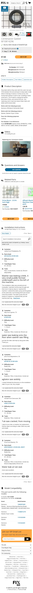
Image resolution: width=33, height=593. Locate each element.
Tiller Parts (25, 577)
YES (23, 304)
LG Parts (25, 562)
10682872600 (21, 504)
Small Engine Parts (21, 575)
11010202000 (21, 517)
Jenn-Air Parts (8, 562)
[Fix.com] (3, 3)
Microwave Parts (11, 574)
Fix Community (6, 553)
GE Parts (16, 560)
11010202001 (21, 523)
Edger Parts (19, 577)
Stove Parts (9, 572)
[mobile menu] (8, 3)
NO (27, 304)
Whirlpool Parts (24, 566)
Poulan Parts (7, 566)
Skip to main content (16, 6)
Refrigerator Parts (16, 570)
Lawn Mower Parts (11, 575)
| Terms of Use (11, 589)
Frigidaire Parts (8, 560)
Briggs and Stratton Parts (12, 558)
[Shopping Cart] (29, 3)
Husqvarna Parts (23, 560)
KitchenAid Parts (17, 562)
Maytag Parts (9, 564)
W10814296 (15, 256)
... (16, 298)
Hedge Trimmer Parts (10, 577)
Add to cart (23, 57)
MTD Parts (16, 564)
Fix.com (4, 545)
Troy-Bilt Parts (15, 566)
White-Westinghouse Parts (11, 568)
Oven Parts (15, 572)
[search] (23, 3)
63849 (6, 403)
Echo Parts (22, 558)
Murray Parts (23, 564)
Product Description (7, 79)
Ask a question (16, 169)
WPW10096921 (8, 447)
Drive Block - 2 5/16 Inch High (9, 201)
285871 (23, 447)
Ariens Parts (20, 556)
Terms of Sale (22, 589)
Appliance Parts (20, 574)
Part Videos (18, 79)
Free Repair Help (7, 548)
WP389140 (7, 361)
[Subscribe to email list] (27, 539)
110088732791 (22, 512)
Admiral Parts (12, 556)
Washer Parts (7, 570)
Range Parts (23, 572)
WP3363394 (7, 256)
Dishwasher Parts (23, 568)
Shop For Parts (6, 550)
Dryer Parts (25, 570)
